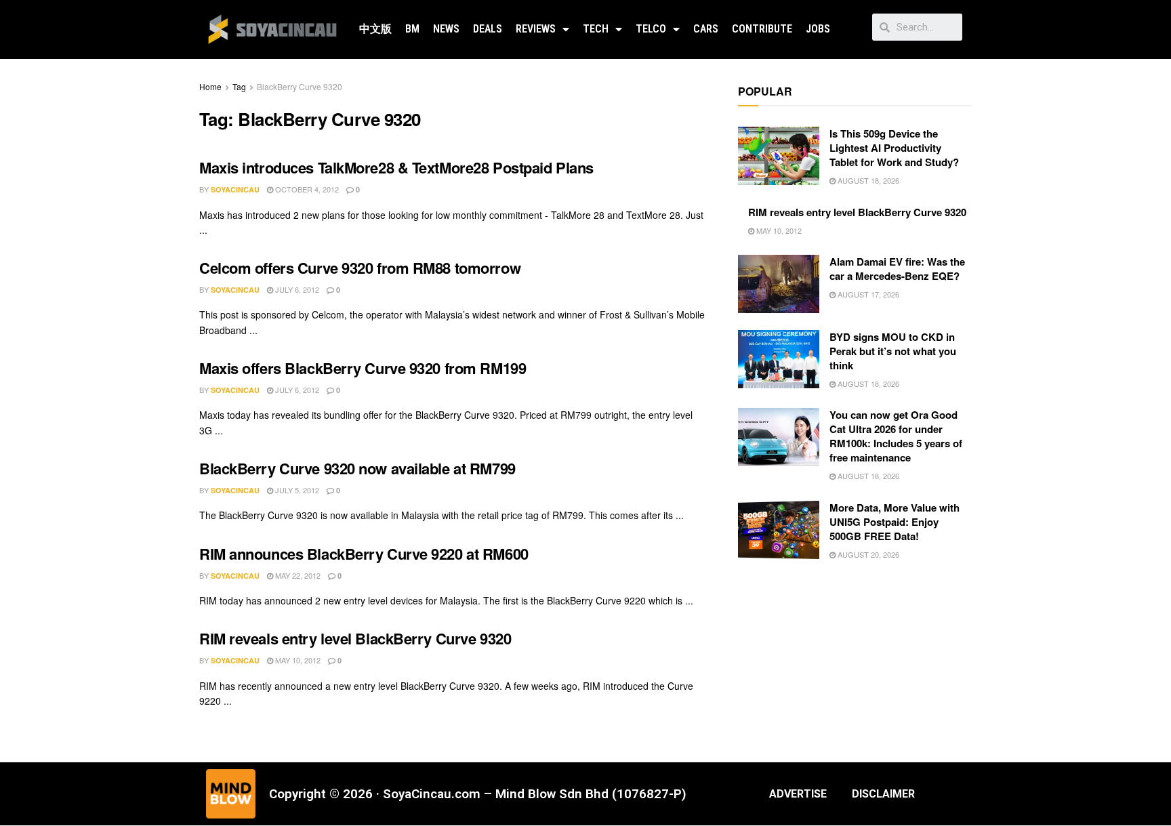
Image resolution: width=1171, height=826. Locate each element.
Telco (651, 28)
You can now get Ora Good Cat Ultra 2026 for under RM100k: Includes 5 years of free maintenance (895, 436)
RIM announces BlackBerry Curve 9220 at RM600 (364, 553)
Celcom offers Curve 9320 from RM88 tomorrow (359, 267)
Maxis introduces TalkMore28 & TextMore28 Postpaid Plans (396, 167)
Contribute (762, 28)
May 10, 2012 (297, 660)
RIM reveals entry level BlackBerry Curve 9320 (355, 638)
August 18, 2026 (867, 180)
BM (412, 28)
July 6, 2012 (296, 289)
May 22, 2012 (297, 575)
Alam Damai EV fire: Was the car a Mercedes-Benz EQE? (897, 268)
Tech (596, 28)
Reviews (536, 28)
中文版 (375, 28)
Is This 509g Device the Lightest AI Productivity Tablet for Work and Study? (894, 147)
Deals (487, 28)
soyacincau (235, 189)
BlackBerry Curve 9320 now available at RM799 (357, 468)
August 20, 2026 (867, 554)
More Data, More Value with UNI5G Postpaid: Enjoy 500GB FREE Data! (894, 521)
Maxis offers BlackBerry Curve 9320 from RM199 (362, 368)
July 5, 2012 (296, 489)
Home (210, 86)
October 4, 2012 (306, 189)
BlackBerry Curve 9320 (299, 86)
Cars (705, 28)
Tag (239, 86)
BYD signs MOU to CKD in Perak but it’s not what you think (892, 351)
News (446, 28)
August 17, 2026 (867, 294)
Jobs (818, 28)
